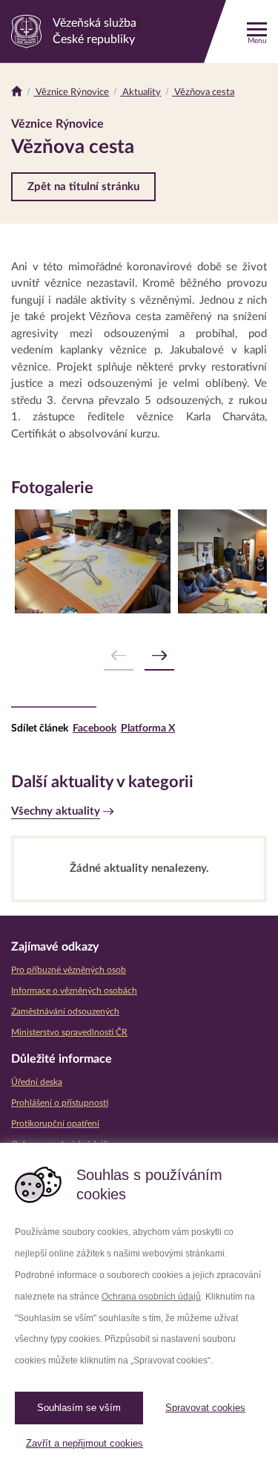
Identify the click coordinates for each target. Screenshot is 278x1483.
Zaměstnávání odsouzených (65, 1011)
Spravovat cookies (205, 1407)
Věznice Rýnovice (71, 92)
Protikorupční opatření (55, 1123)
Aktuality (140, 92)
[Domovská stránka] (16, 92)
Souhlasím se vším (79, 1407)
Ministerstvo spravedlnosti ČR (69, 1032)
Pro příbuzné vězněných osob (68, 969)
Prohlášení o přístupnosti (59, 1102)
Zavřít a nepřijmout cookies (84, 1443)
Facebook (94, 728)
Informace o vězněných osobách (74, 990)
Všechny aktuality (55, 811)
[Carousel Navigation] (139, 656)
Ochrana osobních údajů (151, 1296)
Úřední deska (36, 1082)
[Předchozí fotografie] (118, 656)
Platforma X (148, 728)
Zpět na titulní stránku (83, 186)
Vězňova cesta (203, 92)
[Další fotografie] (159, 656)
